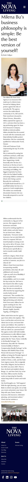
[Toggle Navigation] (24, 7)
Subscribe (3, 459)
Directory (3, 452)
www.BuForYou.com (8, 402)
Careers (3, 464)
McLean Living (19, 445)
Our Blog (3, 450)
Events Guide (4, 447)
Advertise (3, 461)
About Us (3, 445)
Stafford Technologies (13, 473)
